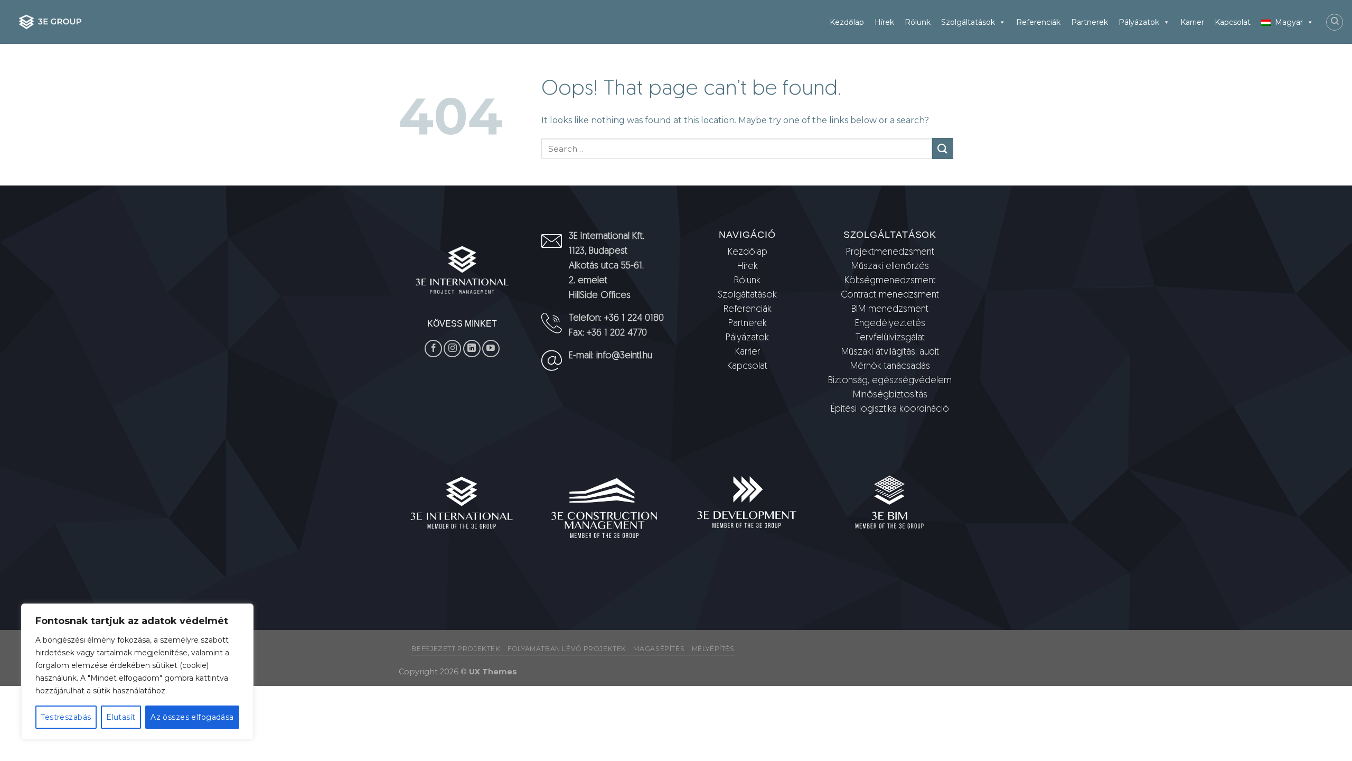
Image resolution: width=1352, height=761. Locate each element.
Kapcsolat (1233, 22)
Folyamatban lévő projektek (567, 649)
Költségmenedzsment (890, 281)
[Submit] (942, 148)
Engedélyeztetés (890, 324)
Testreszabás (66, 717)
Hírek (884, 22)
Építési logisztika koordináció (890, 409)
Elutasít (120, 717)
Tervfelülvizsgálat (890, 338)
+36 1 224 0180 (634, 318)
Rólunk (918, 22)
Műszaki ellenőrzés (890, 267)
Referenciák (1038, 22)
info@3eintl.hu (624, 356)
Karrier (1192, 22)
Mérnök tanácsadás (890, 367)
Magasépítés (658, 649)
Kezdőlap (847, 22)
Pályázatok (1139, 22)
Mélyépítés (713, 649)
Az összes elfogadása (192, 717)
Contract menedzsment (890, 295)
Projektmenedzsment (890, 252)
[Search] (1334, 22)
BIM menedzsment (889, 309)
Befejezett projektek (455, 649)
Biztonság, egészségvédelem (890, 381)
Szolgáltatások (968, 22)
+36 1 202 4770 (617, 333)
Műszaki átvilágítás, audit (890, 352)
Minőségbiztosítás (890, 395)
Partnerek (1089, 22)
